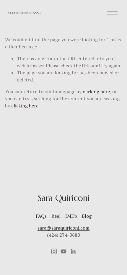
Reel (56, 216)
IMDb (71, 216)
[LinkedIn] (73, 251)
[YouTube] (63, 251)
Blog (87, 216)
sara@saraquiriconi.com (63, 228)
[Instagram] (54, 251)
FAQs (41, 216)
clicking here (96, 91)
